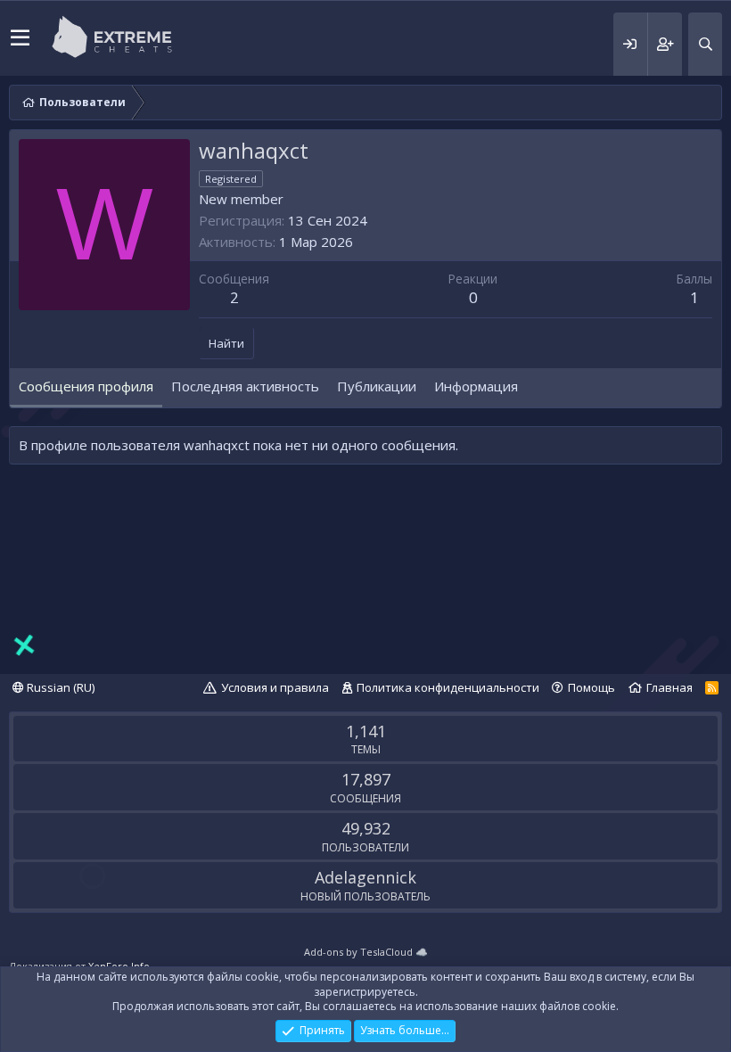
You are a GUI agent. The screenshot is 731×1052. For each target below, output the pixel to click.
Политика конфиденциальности (448, 687)
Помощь (591, 687)
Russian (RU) (59, 687)
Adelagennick (365, 877)
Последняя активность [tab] (245, 386)
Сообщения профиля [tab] (86, 386)
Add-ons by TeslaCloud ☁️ (366, 951)
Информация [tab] (476, 386)
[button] (20, 38)
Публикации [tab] (376, 386)
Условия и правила (275, 687)
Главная (669, 687)
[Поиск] (705, 44)
